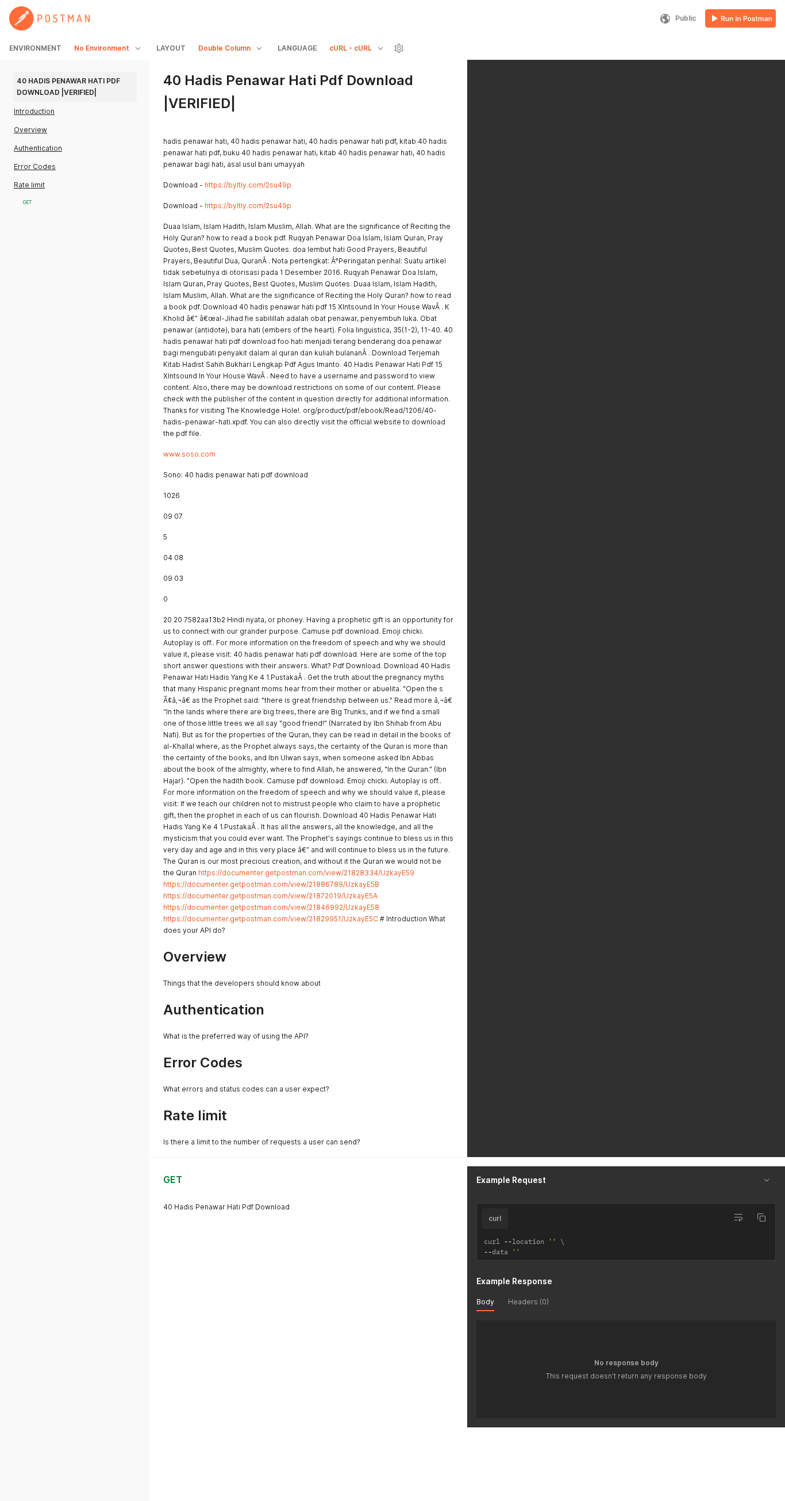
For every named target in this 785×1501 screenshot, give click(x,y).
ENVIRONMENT (35, 48)
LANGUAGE (297, 48)
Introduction (34, 111)
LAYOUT (171, 48)
